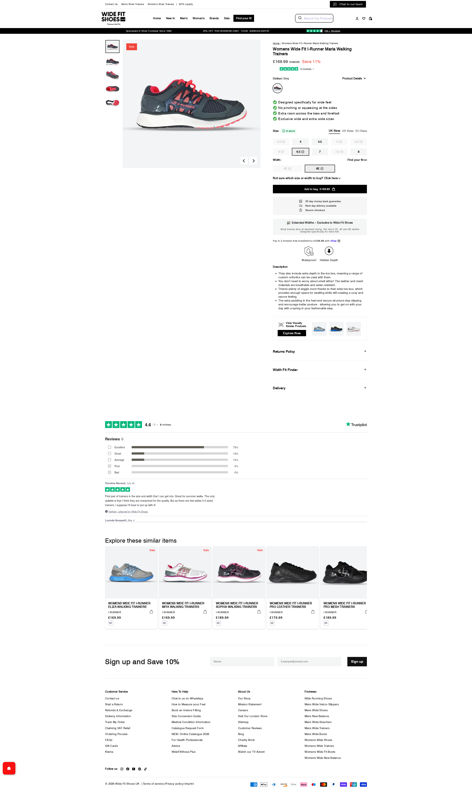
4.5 (320, 141)
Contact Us (111, 4)
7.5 (337, 151)
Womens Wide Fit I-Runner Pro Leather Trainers (291, 605)
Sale (227, 18)
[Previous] (244, 160)
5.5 (357, 141)
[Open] (9, 768)
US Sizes (347, 131)
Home (157, 18)
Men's (184, 18)
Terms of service (153, 783)
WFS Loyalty (186, 4)
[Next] (253, 160)
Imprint (189, 783)
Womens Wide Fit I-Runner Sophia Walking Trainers (237, 605)
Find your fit (243, 18)
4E (285, 168)
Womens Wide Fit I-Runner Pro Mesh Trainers (345, 605)
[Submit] (299, 18)
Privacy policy (174, 783)
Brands (214, 18)
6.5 (298, 151)
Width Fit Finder (285, 370)
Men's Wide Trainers (132, 4)
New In (170, 18)
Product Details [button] (352, 78)
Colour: (281, 78)
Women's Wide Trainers (161, 4)
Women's (198, 18)
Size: (320, 131)
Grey (277, 88)
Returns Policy (284, 351)
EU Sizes (361, 131)
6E (318, 168)
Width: (277, 160)
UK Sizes (334, 130)
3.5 (279, 141)
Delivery (279, 388)
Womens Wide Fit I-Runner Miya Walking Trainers (183, 605)
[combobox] (314, 18)
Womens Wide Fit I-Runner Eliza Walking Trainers (129, 605)
